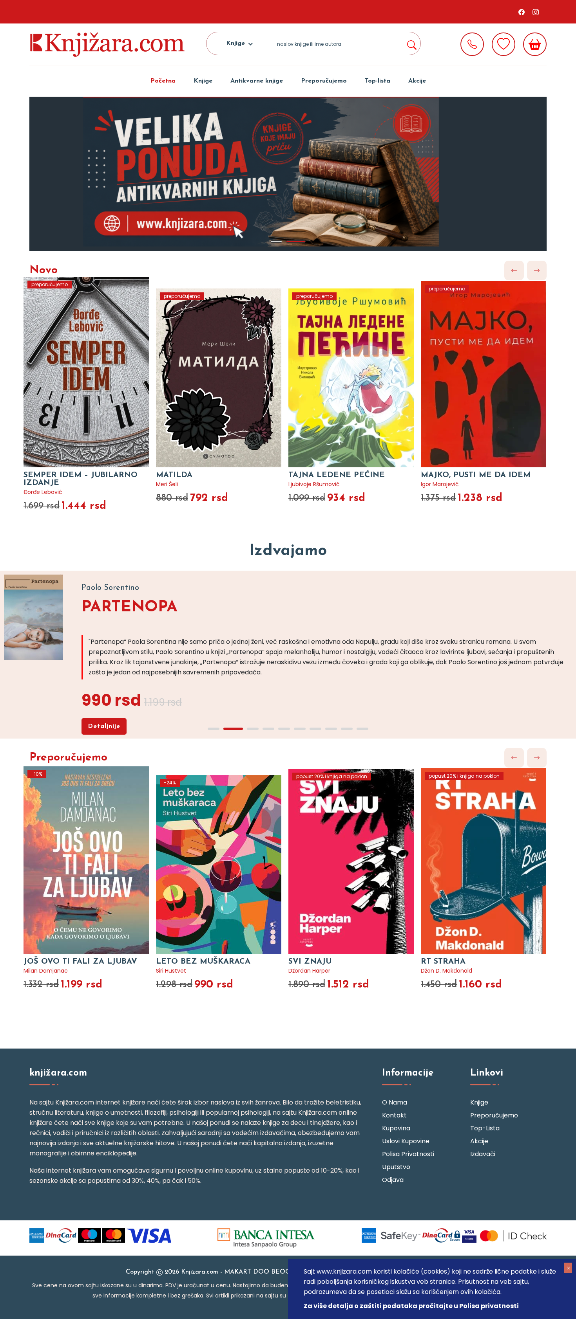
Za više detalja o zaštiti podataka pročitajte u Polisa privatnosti (411, 1305)
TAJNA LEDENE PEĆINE (336, 475)
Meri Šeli (167, 484)
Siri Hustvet (171, 971)
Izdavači (482, 1154)
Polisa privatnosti (408, 1154)
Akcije (417, 81)
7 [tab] (315, 729)
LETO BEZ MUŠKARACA (203, 962)
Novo (43, 270)
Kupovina (396, 1128)
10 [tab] (362, 729)
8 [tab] (331, 729)
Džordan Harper (309, 971)
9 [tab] (347, 729)
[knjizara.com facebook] (521, 11)
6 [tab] (300, 729)
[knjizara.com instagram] (536, 11)
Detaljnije (104, 726)
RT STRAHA (443, 962)
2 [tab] (296, 241)
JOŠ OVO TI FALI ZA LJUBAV (80, 962)
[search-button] (411, 43)
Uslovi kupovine (405, 1141)
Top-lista (377, 81)
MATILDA (174, 475)
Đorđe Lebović (43, 492)
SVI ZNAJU (309, 962)
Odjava (393, 1179)
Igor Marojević (440, 484)
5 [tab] (284, 729)
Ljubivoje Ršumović (314, 484)
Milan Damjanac (46, 971)
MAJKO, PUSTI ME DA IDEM (476, 475)
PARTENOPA (130, 607)
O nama (394, 1102)
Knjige (203, 81)
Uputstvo (396, 1166)
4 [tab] (268, 729)
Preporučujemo (324, 81)
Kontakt (394, 1115)
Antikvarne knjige (256, 81)
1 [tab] (276, 241)
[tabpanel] (288, 174)
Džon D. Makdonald (446, 971)
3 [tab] (253, 729)
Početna (163, 81)
